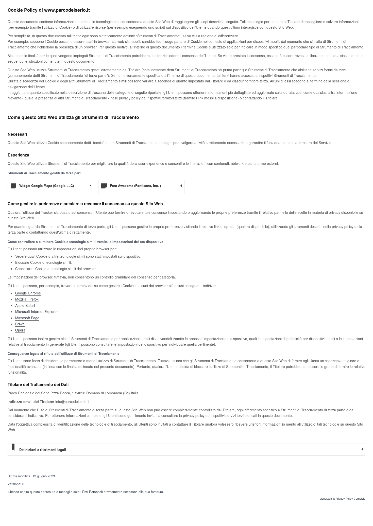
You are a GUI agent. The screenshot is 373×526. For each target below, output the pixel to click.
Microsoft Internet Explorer (36, 311)
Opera (20, 329)
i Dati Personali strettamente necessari (109, 491)
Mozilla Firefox (27, 299)
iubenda (13, 491)
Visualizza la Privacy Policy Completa (342, 498)
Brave (20, 323)
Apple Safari (25, 305)
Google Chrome (28, 292)
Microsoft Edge (27, 317)
